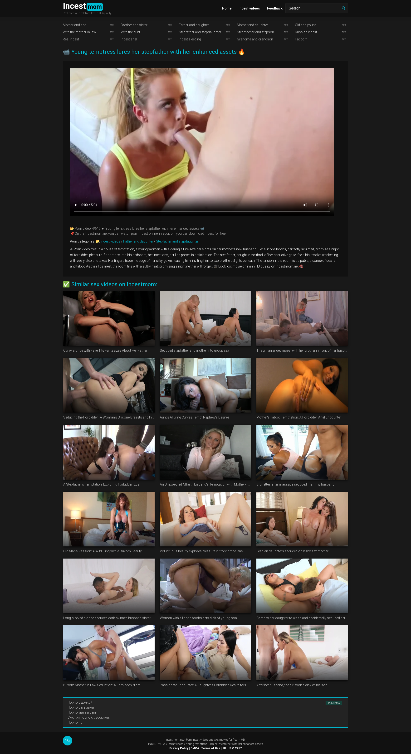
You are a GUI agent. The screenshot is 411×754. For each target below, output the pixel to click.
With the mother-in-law (79, 32)
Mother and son (75, 25)
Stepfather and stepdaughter (200, 32)
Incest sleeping (190, 39)
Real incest (71, 39)
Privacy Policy (178, 748)
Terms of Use (210, 748)
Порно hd (75, 722)
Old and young (306, 25)
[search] (343, 8)
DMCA (195, 748)
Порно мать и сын (82, 712)
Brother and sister (134, 25)
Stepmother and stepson (255, 32)
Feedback (275, 8)
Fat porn (301, 39)
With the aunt (130, 32)
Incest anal (129, 39)
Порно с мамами (81, 707)
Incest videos (249, 8)
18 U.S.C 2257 (232, 748)
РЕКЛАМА (334, 703)
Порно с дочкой (80, 702)
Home (226, 8)
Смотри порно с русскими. (89, 717)
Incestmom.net (175, 739)
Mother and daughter (252, 25)
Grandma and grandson (255, 39)
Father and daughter (194, 25)
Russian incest (306, 32)
